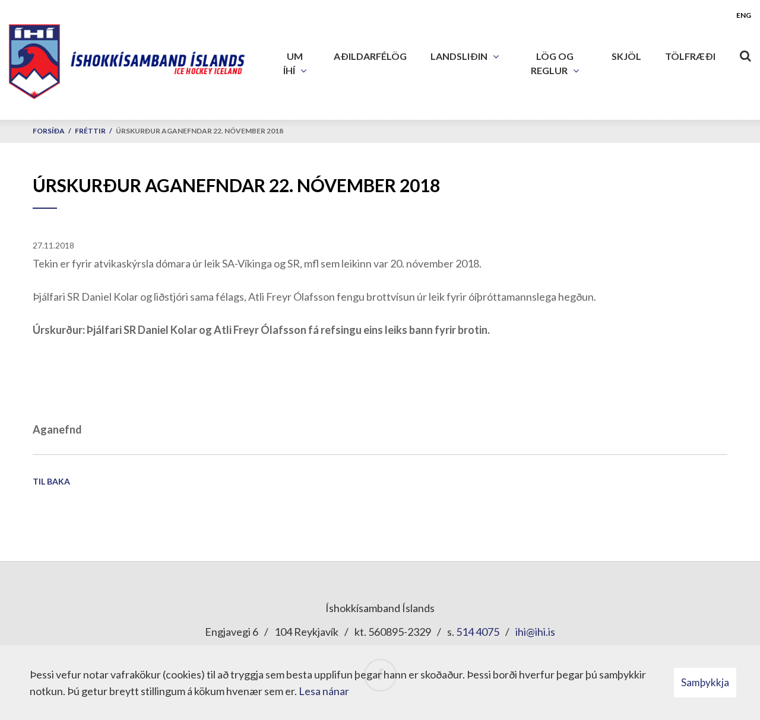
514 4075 (477, 631)
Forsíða (49, 130)
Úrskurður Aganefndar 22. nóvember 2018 (199, 130)
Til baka (51, 481)
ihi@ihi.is (535, 631)
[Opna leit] (745, 53)
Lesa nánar (324, 690)
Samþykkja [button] (705, 682)
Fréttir (90, 130)
